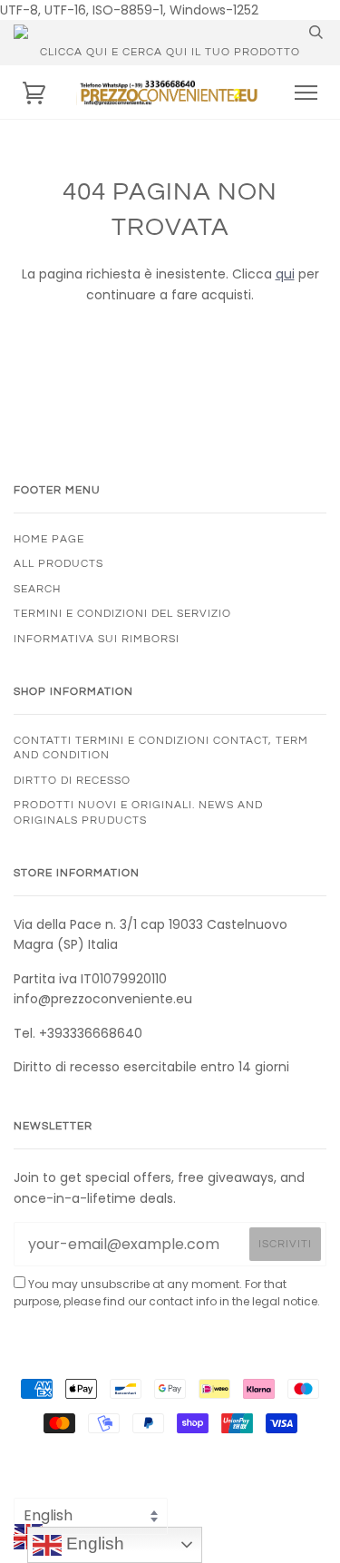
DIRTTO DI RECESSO (72, 780)
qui (285, 274)
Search (37, 588)
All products (58, 563)
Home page (49, 538)
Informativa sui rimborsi (97, 638)
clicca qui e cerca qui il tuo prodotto (170, 51)
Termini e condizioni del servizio (122, 613)
